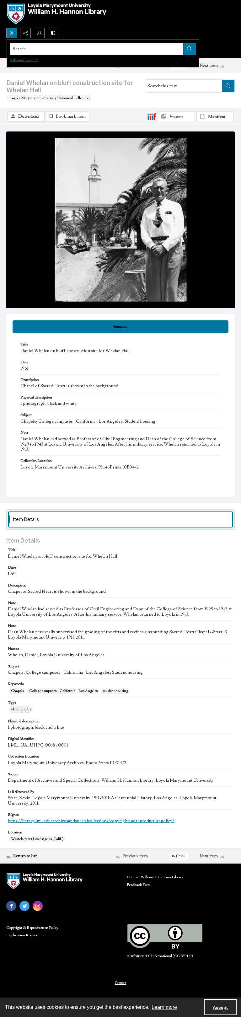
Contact (120, 983)
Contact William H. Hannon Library (155, 877)
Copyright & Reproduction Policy (32, 927)
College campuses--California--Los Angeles (63, 690)
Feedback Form (139, 884)
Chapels (17, 690)
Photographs (21, 709)
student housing (115, 690)
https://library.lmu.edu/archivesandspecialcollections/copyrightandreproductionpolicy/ (91, 821)
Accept (220, 1007)
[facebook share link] (11, 906)
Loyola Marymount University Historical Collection (49, 98)
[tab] (120, 327)
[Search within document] (228, 86)
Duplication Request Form (26, 935)
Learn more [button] (164, 1007)
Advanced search (24, 60)
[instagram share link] (38, 906)
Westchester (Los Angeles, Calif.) (37, 839)
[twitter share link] (24, 906)
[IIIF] (152, 116)
